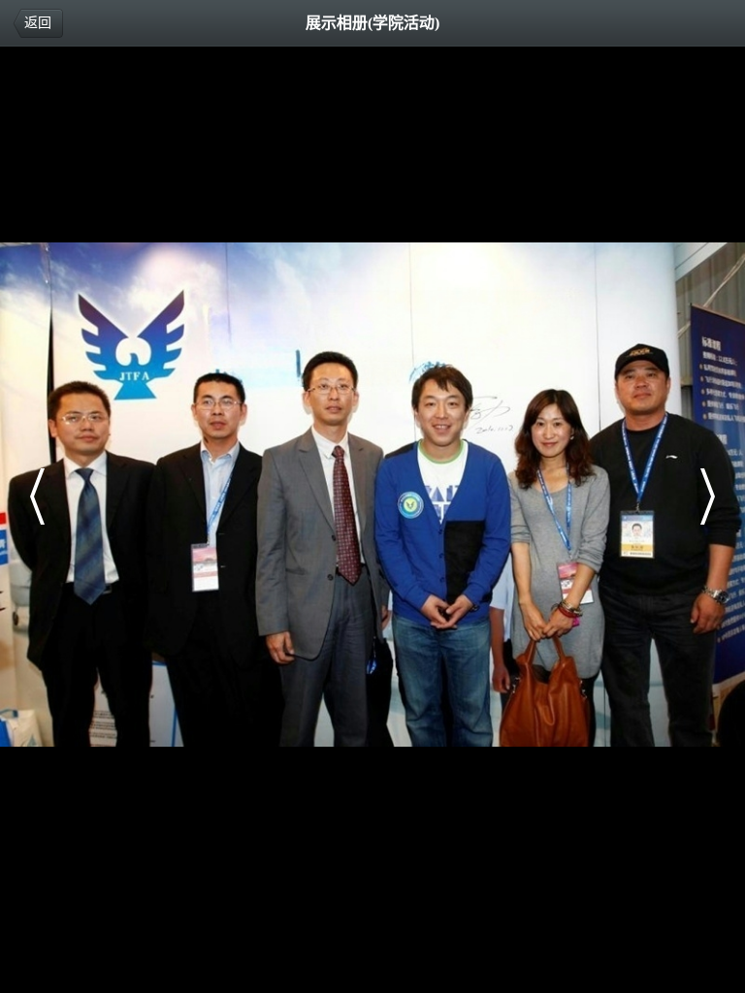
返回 (37, 23)
